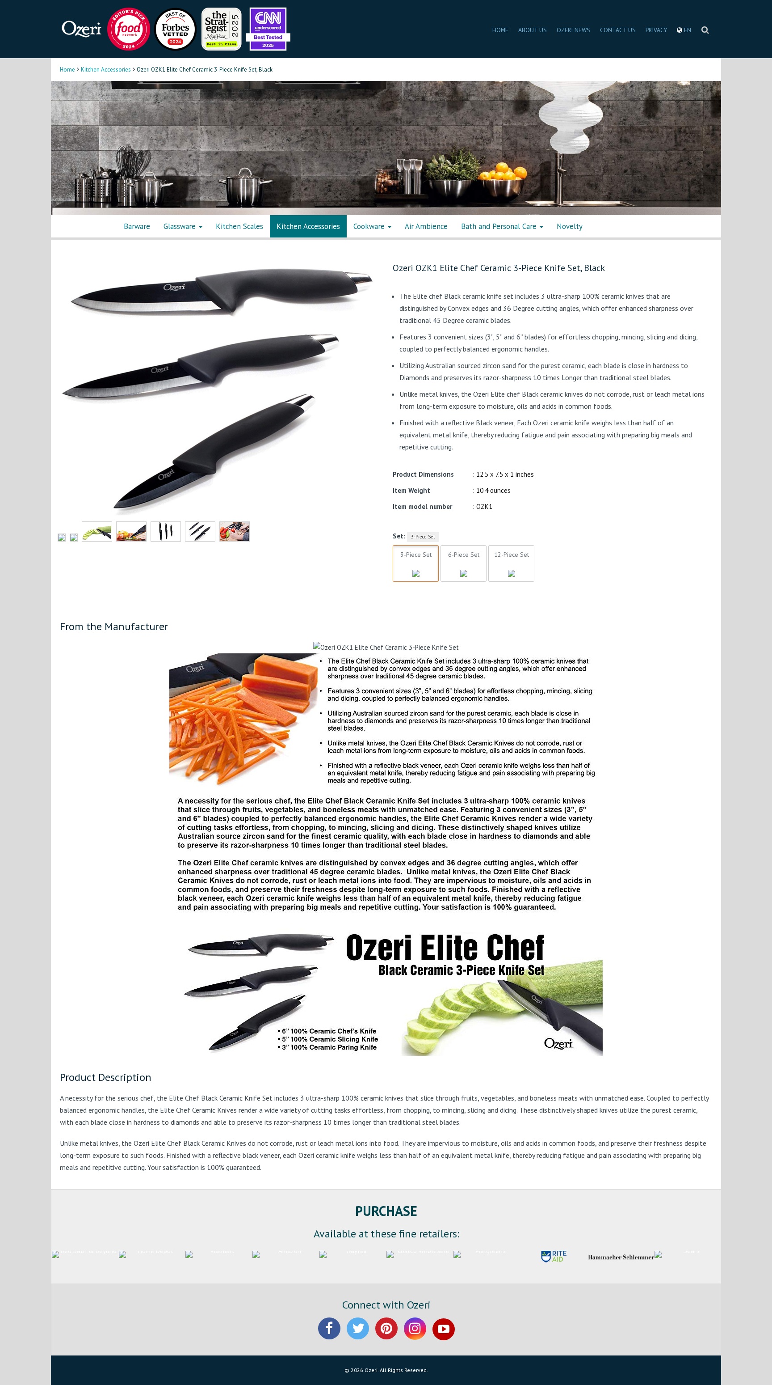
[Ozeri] (82, 28)
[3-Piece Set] (416, 563)
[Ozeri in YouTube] (443, 1336)
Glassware (181, 226)
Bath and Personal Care (500, 226)
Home (67, 69)
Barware (137, 226)
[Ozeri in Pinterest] (386, 1336)
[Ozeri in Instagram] (415, 1336)
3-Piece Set (423, 537)
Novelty (570, 226)
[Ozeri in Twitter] (357, 1336)
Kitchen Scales (239, 226)
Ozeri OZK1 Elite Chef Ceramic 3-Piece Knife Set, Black (499, 268)
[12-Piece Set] (511, 563)
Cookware (370, 226)
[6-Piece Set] (464, 563)
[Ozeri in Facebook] (329, 1336)
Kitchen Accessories (106, 69)
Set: (399, 536)
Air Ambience (426, 226)
